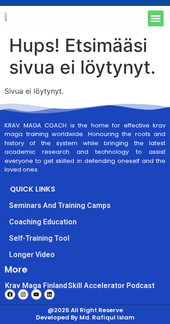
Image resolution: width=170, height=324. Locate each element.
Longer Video (32, 254)
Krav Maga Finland (36, 285)
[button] (156, 18)
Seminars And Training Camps (60, 205)
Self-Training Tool (39, 238)
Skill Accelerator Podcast (111, 285)
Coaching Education (43, 222)
